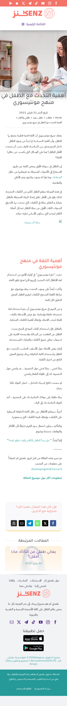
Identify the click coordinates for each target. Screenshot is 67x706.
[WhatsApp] (37, 523)
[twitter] (23, 3)
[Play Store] (10, 3)
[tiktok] (36, 3)
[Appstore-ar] (33, 636)
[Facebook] (53, 523)
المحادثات (57, 177)
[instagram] (49, 3)
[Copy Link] (14, 523)
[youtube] (42, 3)
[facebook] (56, 3)
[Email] (22, 523)
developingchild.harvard (46, 469)
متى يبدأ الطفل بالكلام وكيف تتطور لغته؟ (28, 440)
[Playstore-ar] (33, 646)
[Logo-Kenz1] (33, 9)
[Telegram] (30, 523)
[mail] (12, 622)
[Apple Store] (17, 3)
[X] (45, 523)
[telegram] (29, 3)
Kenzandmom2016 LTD (44, 661)
